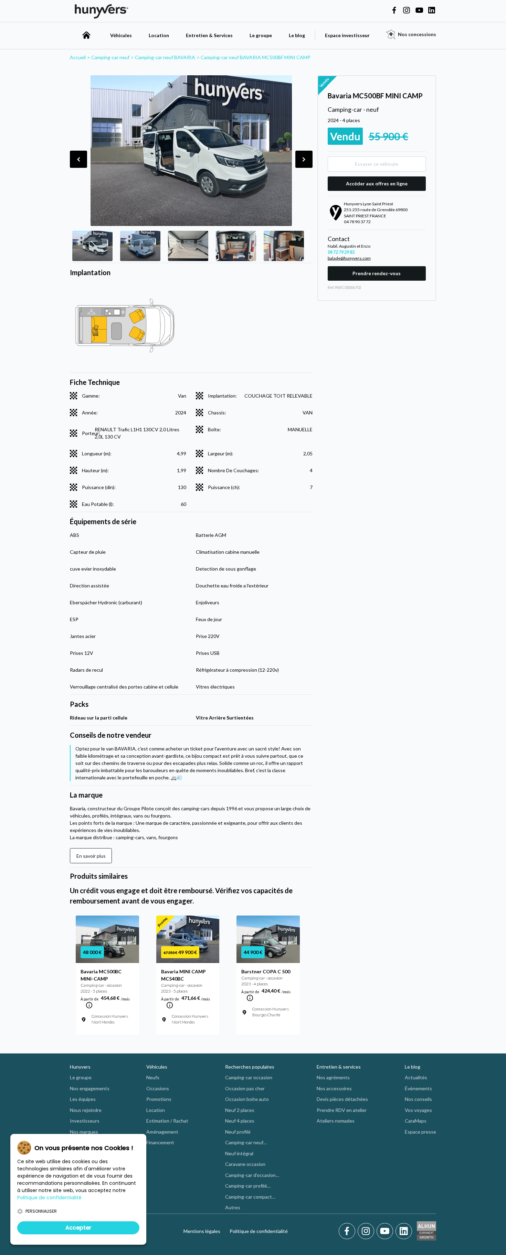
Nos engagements (89, 1088)
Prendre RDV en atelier (342, 1110)
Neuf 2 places (239, 1110)
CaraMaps (415, 1121)
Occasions (157, 1088)
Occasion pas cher (245, 1088)
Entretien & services (339, 1067)
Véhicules (121, 35)
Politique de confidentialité (259, 1231)
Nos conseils (418, 1099)
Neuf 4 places (239, 1121)
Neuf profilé (238, 1132)
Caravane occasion (245, 1164)
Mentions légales (201, 1231)
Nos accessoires (334, 1088)
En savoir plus (91, 856)
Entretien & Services (209, 35)
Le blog (297, 35)
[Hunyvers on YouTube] (419, 10)
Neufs (152, 1077)
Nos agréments (333, 1077)
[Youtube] (386, 1231)
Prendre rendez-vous (376, 273)
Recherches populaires (249, 1067)
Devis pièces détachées (342, 1099)
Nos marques (84, 1132)
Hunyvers (80, 1067)
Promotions (158, 1099)
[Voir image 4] (236, 246)
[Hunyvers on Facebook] (394, 10)
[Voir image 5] (284, 246)
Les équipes (83, 1099)
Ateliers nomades (336, 1121)
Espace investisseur (347, 35)
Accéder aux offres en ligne (377, 183)
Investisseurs (84, 1121)
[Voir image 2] (140, 246)
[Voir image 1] (92, 246)
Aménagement (162, 1132)
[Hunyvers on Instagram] (406, 10)
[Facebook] (348, 1231)
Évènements (418, 1088)
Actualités (416, 1077)
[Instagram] (367, 1231)
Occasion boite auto (247, 1099)
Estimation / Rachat (167, 1121)
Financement (160, 1142)
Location (159, 35)
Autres (232, 1207)
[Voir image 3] (188, 246)
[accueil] (86, 35)
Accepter (78, 1228)
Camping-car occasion (248, 1077)
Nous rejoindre (86, 1110)
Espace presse (420, 1132)
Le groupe (261, 35)
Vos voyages (418, 1110)
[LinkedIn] (404, 1231)
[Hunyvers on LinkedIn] (431, 10)
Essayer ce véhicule (376, 164)
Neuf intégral (239, 1153)
